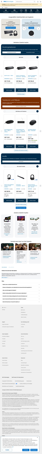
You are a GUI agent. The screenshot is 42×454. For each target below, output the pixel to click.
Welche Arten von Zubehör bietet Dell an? (10, 284)
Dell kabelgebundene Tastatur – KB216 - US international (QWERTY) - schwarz (20, 131)
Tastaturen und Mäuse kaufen (21, 106)
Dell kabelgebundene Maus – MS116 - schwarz (8, 130)
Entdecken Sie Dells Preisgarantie (33, 258)
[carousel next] (38, 28)
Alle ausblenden (11, 267)
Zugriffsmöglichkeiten (20, 386)
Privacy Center (23, 367)
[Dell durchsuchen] (34, 1)
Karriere (22, 338)
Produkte (3, 338)
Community (23, 324)
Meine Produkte (23, 317)
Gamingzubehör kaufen (7, 234)
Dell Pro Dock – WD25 (8, 75)
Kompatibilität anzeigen (30, 52)
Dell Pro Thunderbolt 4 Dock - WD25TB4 (32, 76)
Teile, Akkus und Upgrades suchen (34, 232)
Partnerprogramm (5, 365)
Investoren (23, 343)
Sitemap (3, 309)
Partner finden (4, 360)
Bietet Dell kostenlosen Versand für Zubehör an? (11, 301)
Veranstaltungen (24, 362)
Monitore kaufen (20, 233)
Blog (22, 360)
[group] (31, 29)
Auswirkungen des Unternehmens (26, 350)
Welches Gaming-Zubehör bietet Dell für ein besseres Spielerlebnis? (15, 293)
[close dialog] (40, 4)
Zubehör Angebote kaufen (10, 27)
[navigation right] (41, 11)
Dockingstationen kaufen (11, 52)
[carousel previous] (24, 28)
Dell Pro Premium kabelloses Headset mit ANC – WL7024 (32, 185)
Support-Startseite (5, 324)
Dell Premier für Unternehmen (18, 377)
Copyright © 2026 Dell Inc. (7, 381)
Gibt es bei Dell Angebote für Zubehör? (9, 290)
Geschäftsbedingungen (19, 381)
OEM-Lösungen (4, 362)
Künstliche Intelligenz (5, 336)
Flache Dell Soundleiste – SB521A (20, 185)
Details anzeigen (9, 90)
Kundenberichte (23, 353)
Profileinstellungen (24, 314)
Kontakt (22, 326)
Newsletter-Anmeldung (25, 365)
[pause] (29, 36)
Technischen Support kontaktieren (8, 326)
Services (3, 343)
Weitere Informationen (19, 261)
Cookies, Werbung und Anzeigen (26, 383)
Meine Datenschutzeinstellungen (8, 383)
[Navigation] (1, 1)
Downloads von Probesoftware (26, 372)
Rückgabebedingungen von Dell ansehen (7, 257)
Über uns (22, 336)
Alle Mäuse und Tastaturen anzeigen (21, 150)
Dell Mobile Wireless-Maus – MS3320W (32, 130)
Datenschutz (29, 381)
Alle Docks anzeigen (21, 94)
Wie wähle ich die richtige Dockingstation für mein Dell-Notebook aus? (15, 296)
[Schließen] (37, 437)
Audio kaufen (21, 161)
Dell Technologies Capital (25, 341)
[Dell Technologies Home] (8, 1)
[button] (38, 1)
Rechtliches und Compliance (7, 386)
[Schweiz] (2, 8)
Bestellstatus (23, 312)
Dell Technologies (5, 377)
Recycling (22, 348)
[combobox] (25, 1)
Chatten (33, 421)
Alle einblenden (4, 267)
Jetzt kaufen (31, 27)
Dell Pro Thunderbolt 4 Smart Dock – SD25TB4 (21, 76)
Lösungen (4, 341)
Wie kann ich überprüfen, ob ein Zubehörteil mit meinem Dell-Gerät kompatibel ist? (17, 287)
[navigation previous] (4, 57)
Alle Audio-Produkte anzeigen (21, 204)
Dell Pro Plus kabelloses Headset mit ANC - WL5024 (9, 185)
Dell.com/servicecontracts (17, 406)
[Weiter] (40, 76)
